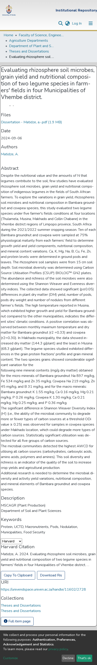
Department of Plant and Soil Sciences (31, 46)
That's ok (84, 658)
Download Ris (51, 575)
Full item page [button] (19, 621)
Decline (68, 658)
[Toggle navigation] (90, 23)
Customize (10, 658)
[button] (67, 23)
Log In (77, 23)
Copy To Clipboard (18, 575)
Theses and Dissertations (29, 51)
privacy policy (58, 649)
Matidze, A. (9, 154)
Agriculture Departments (28, 40)
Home (8, 35)
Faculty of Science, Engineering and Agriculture (41, 35)
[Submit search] (61, 23)
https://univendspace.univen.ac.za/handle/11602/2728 (43, 589)
